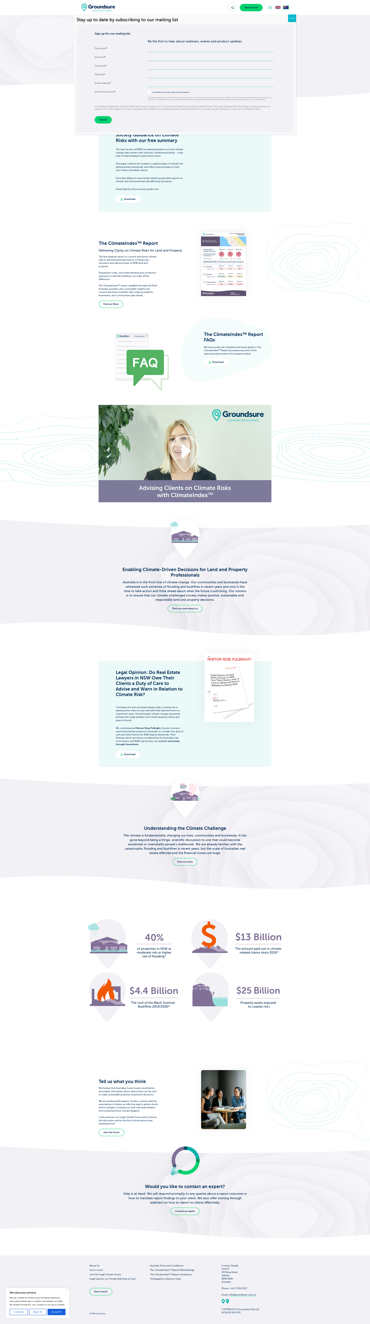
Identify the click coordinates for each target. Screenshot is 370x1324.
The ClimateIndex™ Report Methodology (172, 1270)
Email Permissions (105, 92)
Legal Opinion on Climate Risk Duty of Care (112, 1279)
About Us (94, 1265)
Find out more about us (185, 608)
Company (100, 66)
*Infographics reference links (165, 1279)
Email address (103, 83)
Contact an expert (185, 1211)
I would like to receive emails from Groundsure (170, 92)
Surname (100, 57)
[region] (37, 1303)
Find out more (185, 861)
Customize (19, 1312)
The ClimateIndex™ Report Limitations (171, 1274)
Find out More (111, 304)
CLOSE (292, 18)
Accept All (56, 1312)
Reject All (37, 1312)
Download (129, 199)
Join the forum (111, 1132)
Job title (100, 74)
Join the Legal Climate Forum (105, 1274)
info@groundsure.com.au (242, 1294)
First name (101, 48)
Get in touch (251, 7)
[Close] (67, 1289)
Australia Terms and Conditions (166, 1265)
